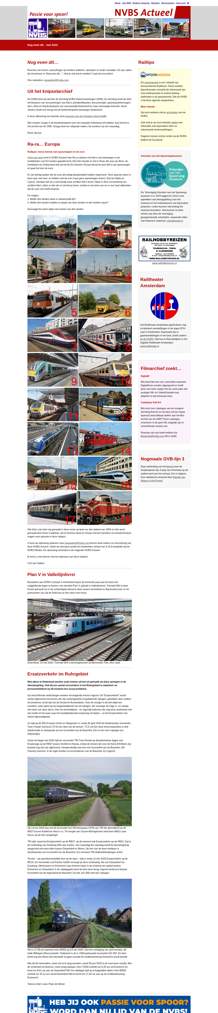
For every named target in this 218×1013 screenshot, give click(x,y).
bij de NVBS (146, 339)
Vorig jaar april (35, 157)
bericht (170, 466)
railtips (174, 122)
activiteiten (172, 112)
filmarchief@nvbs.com (152, 436)
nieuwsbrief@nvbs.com (56, 80)
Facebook (157, 139)
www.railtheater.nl (149, 346)
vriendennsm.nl (175, 221)
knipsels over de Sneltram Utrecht (83, 116)
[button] (188, 3)
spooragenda (151, 82)
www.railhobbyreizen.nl (164, 263)
